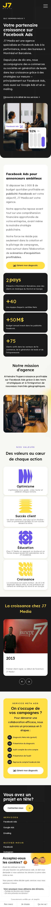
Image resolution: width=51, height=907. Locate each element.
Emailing (7, 833)
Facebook (8, 847)
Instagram (8, 852)
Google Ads (8, 827)
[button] (45, 6)
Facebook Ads (10, 821)
